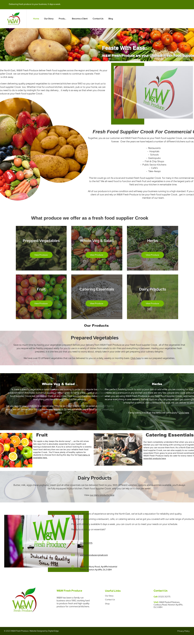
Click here (136, 358)
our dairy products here (102, 495)
